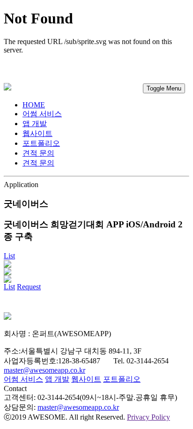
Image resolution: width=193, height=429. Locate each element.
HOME (33, 105)
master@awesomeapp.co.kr (44, 370)
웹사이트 (37, 133)
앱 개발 (34, 124)
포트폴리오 (41, 143)
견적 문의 (38, 163)
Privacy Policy (148, 417)
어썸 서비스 (42, 114)
